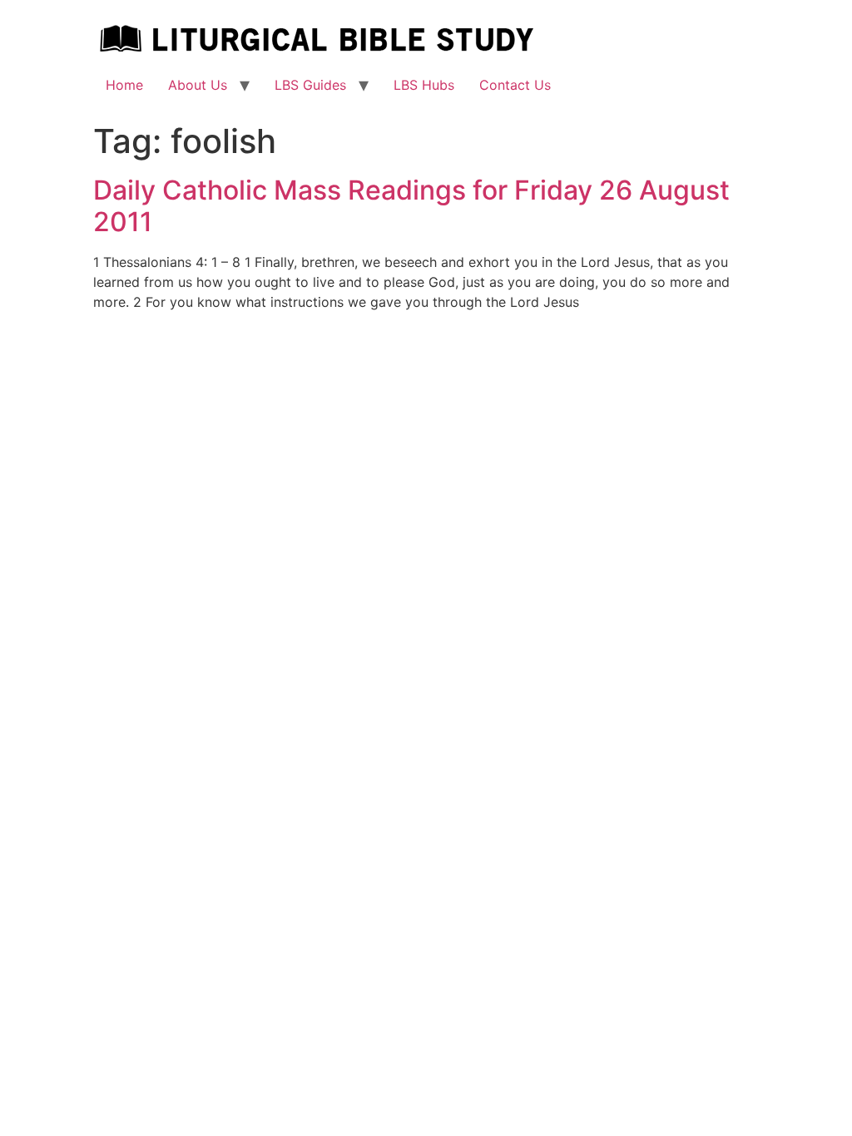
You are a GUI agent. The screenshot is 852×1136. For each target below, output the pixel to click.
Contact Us (515, 85)
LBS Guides (310, 85)
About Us (197, 85)
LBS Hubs (424, 85)
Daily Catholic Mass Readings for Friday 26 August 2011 (411, 206)
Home (124, 85)
